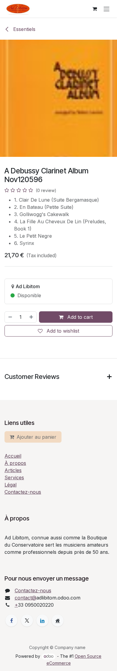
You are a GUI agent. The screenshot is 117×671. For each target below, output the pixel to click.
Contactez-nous (22, 492)
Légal (10, 485)
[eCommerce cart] (94, 9)
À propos (15, 463)
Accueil (12, 456)
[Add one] (31, 317)
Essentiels (23, 29)
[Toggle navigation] (106, 8)
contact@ (25, 598)
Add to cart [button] (79, 317)
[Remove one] (10, 317)
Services (14, 477)
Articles (13, 470)
